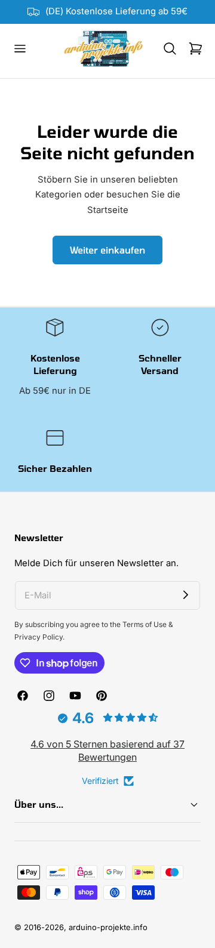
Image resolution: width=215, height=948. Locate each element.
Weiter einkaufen (107, 249)
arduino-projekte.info (108, 927)
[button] (19, 49)
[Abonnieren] (186, 595)
